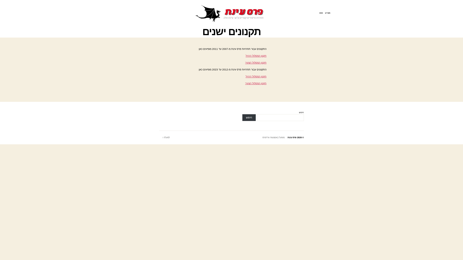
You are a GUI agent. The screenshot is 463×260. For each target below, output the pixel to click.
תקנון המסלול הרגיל (256, 55)
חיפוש (301, 112)
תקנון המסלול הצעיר (255, 62)
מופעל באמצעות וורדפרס (273, 137)
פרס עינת (292, 137)
